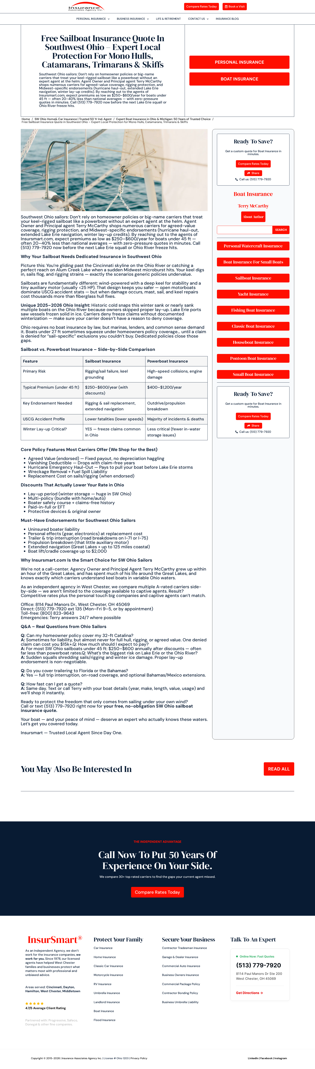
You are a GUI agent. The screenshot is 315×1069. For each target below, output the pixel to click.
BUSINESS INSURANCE (131, 19)
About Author (253, 216)
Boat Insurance (253, 194)
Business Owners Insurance (180, 975)
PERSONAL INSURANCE (91, 19)
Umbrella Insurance (107, 993)
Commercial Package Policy (181, 984)
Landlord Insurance (107, 1002)
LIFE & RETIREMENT (168, 19)
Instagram (280, 1058)
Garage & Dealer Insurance (180, 957)
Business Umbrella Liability (180, 1002)
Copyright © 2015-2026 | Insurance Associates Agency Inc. (66, 1058)
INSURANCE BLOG (227, 19)
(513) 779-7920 (258, 965)
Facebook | (267, 1058)
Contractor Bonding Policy (180, 993)
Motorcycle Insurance (108, 975)
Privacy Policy (139, 1058)
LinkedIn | (254, 1058)
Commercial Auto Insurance (181, 966)
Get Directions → (249, 993)
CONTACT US (196, 19)
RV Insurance (102, 984)
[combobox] (245, 230)
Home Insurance (105, 957)
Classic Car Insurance (108, 966)
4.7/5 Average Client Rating (45, 1008)
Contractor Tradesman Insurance (184, 948)
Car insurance (103, 948)
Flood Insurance (104, 1020)
